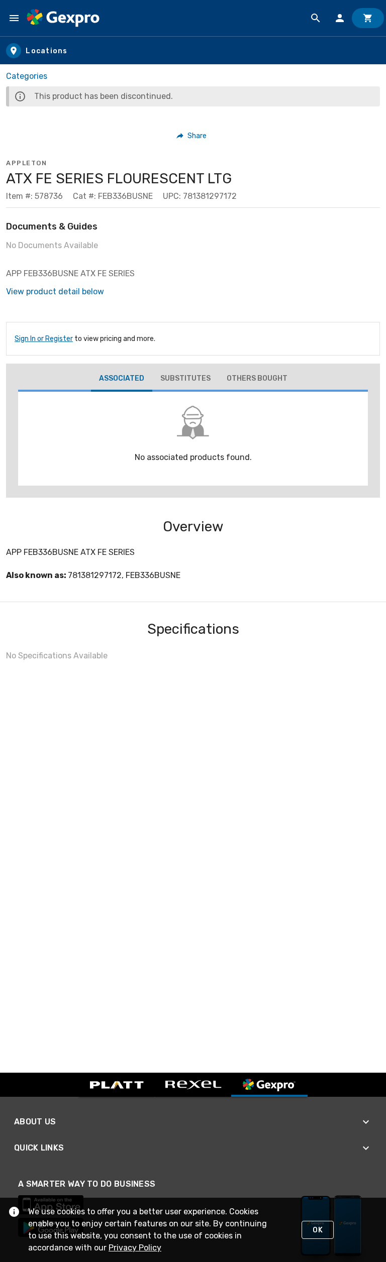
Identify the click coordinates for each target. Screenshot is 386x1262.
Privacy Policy (135, 1247)
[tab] (121, 380)
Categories (26, 76)
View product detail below (55, 291)
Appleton (26, 163)
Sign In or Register (44, 338)
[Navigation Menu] (14, 18)
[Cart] (368, 18)
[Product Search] (316, 18)
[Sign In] (340, 18)
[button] (191, 136)
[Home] (63, 18)
